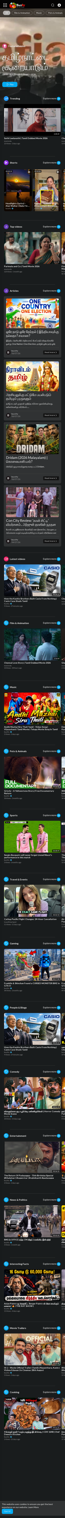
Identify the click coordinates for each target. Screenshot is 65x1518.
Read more (50, 352)
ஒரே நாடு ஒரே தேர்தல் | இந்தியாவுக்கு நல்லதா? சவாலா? (32, 333)
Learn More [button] (33, 1507)
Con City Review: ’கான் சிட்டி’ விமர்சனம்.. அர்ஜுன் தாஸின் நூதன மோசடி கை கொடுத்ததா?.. (31, 524)
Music (39, 13)
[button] (59, 5)
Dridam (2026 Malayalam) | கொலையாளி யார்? (27, 459)
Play (11, 84)
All (6, 13)
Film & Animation (22, 13)
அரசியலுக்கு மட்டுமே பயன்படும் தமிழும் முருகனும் (28, 396)
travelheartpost (10, 922)
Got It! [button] (7, 1511)
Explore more (50, 98)
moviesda (8, 269)
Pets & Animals (55, 13)
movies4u (8, 141)
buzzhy (8, 208)
